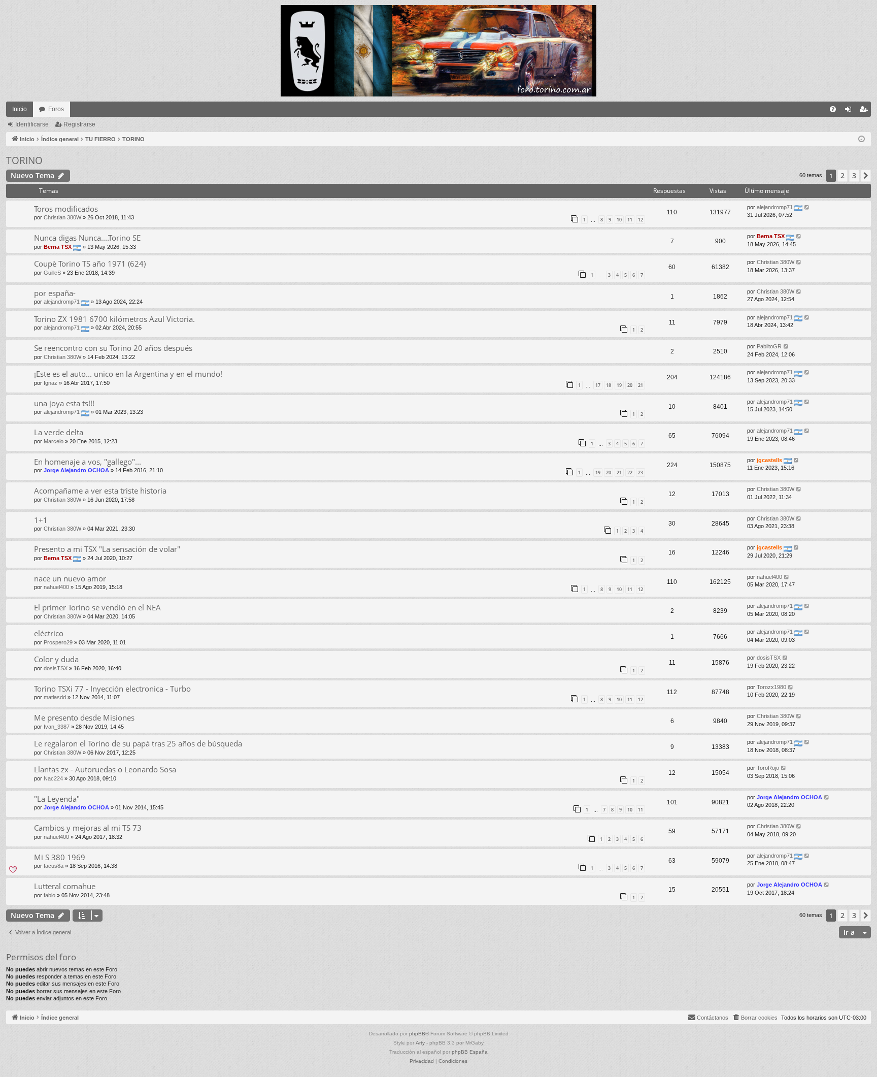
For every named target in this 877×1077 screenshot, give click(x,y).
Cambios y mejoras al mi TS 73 (88, 828)
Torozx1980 (771, 687)
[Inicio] (438, 51)
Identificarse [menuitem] (850, 111)
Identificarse (32, 124)
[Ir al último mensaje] (807, 207)
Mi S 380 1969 (59, 857)
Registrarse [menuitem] (865, 111)
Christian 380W (62, 217)
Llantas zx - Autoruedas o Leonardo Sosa (105, 769)
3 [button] (854, 175)
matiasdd (55, 697)
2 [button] (842, 175)
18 (608, 385)
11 (629, 219)
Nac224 (53, 778)
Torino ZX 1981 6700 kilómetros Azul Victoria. (114, 319)
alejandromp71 (775, 207)
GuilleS (52, 273)
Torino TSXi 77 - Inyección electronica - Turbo (112, 688)
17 (597, 385)
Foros (56, 109)
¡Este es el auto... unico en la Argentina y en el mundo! (128, 374)
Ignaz (50, 383)
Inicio (19, 109)
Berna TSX (58, 247)
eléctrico (48, 633)
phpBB (417, 1033)
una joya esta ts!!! (64, 403)
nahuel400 (56, 587)
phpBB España (470, 1052)
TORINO (24, 160)
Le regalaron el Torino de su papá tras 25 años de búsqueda (138, 743)
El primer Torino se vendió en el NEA (97, 607)
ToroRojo (768, 768)
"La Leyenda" (57, 799)
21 (640, 385)
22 (629, 472)
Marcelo (53, 441)
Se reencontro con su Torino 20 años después (113, 348)
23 (640, 472)
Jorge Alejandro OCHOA (76, 470)
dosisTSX (56, 668)
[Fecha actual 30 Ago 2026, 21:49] (861, 139)
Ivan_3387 (57, 727)
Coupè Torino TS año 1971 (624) (90, 263)
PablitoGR (769, 346)
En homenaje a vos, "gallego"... (87, 461)
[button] (866, 176)
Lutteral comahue (64, 886)
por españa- (55, 293)
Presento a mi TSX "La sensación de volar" (107, 549)
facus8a (53, 866)
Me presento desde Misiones (84, 717)
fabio (49, 895)
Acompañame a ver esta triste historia (100, 490)
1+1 (41, 520)
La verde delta (58, 432)
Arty (420, 1043)
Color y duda (56, 659)
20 (629, 385)
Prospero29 (58, 642)
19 (619, 385)
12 (640, 219)
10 (619, 219)
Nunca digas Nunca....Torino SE (87, 238)
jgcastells (769, 460)
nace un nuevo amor (70, 578)
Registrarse (79, 124)
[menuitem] (832, 109)
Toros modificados (66, 209)
